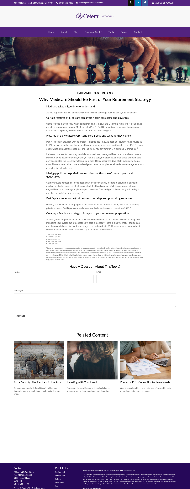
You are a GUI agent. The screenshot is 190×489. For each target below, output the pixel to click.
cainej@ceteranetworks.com (91, 2)
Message (18, 290)
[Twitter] (131, 3)
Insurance (59, 482)
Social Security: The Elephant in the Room (38, 382)
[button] (51, 32)
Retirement (60, 472)
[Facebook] (145, 3)
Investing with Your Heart (82, 382)
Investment (60, 475)
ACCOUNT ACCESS (164, 2)
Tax (56, 486)
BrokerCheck (130, 470)
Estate (58, 479)
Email (99, 271)
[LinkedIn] (138, 3)
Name (17, 271)
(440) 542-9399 (66, 2)
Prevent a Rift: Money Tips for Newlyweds (145, 382)
